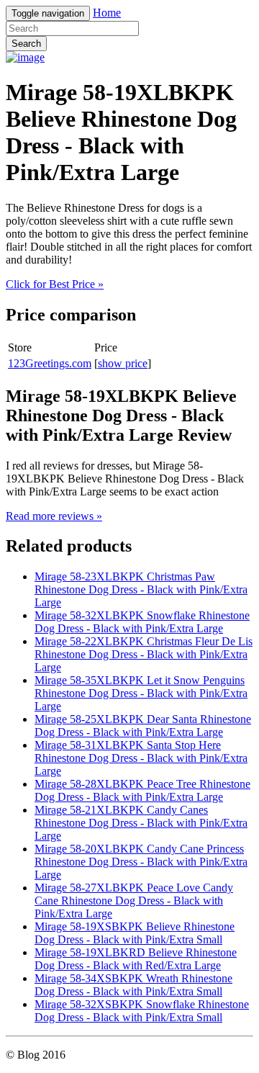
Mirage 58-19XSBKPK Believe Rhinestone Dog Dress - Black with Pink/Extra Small (135, 933)
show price (122, 363)
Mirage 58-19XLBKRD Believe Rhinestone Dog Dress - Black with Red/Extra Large (136, 958)
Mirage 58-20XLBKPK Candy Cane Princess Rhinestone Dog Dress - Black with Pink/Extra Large (141, 862)
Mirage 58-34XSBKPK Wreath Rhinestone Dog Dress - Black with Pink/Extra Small (133, 984)
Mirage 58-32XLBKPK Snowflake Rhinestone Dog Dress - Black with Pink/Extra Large (142, 621)
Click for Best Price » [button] (55, 284)
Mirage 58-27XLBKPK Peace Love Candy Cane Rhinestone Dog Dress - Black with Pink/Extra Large (134, 900)
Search (26, 43)
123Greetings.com (49, 363)
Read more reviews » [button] (54, 516)
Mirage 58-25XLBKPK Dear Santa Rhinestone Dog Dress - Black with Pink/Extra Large (143, 725)
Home (107, 12)
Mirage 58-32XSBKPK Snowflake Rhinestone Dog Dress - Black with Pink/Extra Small (142, 1010)
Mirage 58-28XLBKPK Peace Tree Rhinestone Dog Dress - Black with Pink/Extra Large (142, 790)
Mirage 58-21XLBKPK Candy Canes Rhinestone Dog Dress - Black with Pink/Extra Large (141, 823)
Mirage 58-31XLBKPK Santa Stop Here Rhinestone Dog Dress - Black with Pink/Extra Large (141, 758)
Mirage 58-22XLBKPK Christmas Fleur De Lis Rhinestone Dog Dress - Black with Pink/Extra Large (144, 654)
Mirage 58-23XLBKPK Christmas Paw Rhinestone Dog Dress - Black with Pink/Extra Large (141, 589)
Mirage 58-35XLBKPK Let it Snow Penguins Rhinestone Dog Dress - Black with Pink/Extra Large (141, 693)
